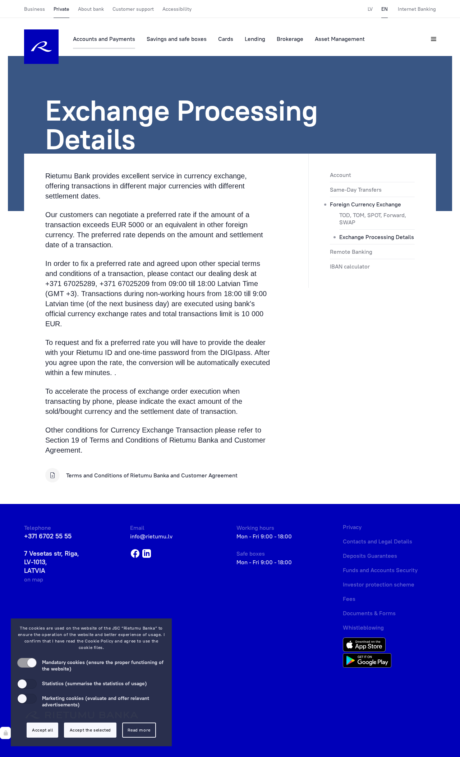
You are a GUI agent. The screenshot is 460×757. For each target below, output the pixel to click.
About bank (91, 9)
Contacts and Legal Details (377, 541)
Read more (139, 730)
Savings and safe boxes (177, 38)
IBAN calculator (350, 266)
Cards (225, 38)
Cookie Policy (99, 641)
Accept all (42, 730)
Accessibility (177, 9)
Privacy (352, 527)
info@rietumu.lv (151, 536)
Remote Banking (351, 251)
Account (340, 174)
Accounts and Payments (104, 38)
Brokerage (290, 38)
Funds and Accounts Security (380, 570)
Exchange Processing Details (376, 236)
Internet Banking (417, 9)
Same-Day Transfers (356, 189)
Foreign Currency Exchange (365, 204)
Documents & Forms (369, 613)
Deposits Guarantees (370, 555)
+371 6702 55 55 (48, 536)
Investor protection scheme (378, 584)
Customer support (133, 9)
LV (370, 9)
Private (61, 9)
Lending (255, 38)
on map (33, 579)
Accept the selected (90, 730)
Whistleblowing (363, 627)
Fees (349, 598)
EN (384, 9)
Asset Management (340, 38)
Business (34, 9)
